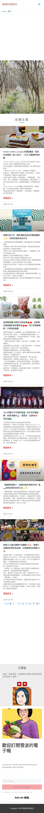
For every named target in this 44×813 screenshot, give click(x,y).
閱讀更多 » (8, 198)
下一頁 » (36, 604)
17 (19, 604)
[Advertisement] (22, 37)
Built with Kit (22, 798)
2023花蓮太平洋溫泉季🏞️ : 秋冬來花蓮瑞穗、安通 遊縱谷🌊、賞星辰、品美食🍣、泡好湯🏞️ (21, 415)
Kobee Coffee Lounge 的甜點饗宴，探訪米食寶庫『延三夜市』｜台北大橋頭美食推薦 (21, 155)
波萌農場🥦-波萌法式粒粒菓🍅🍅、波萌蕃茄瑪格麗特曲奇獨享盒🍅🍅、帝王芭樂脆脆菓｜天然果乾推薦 (22, 325)
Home (4, 11)
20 (30, 604)
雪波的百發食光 (9, 4)
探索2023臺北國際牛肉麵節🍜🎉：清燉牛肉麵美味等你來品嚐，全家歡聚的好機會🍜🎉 (21, 548)
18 (23, 604)
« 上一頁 (7, 604)
